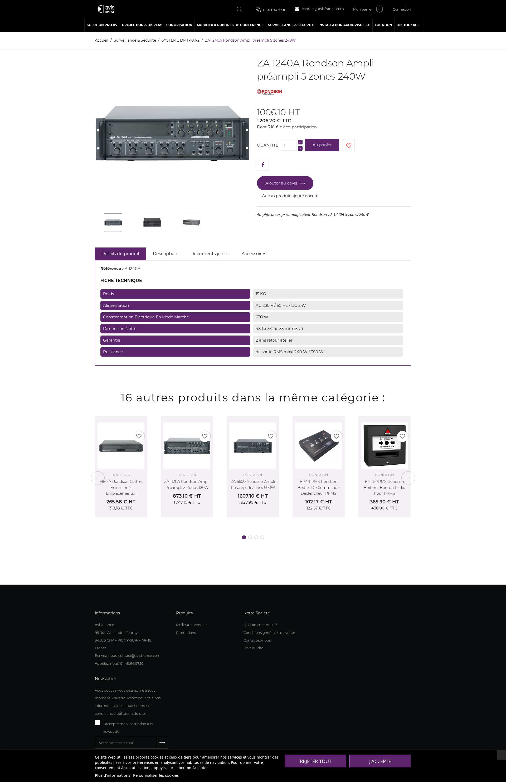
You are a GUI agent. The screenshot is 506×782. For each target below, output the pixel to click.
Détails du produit (120, 253)
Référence (110, 268)
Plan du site (253, 648)
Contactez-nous (257, 640)
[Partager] (263, 165)
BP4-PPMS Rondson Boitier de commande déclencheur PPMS (318, 487)
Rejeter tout (316, 761)
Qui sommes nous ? (260, 625)
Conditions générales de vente (269, 632)
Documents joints (209, 253)
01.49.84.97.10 (274, 10)
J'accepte (380, 761)
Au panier (322, 144)
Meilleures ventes (190, 625)
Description (165, 253)
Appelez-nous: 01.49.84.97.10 (119, 663)
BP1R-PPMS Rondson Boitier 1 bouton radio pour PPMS (384, 487)
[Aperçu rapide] (137, 419)
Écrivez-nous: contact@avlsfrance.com (127, 655)
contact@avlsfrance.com (319, 9)
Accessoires (254, 253)
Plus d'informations (112, 775)
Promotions (186, 632)
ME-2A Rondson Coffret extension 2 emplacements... (121, 487)
